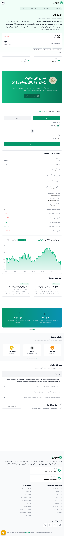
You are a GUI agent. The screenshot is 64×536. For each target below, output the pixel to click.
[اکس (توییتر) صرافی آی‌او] (45, 525)
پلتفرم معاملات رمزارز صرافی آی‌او (49, 9)
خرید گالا (32, 144)
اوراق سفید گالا (37, 49)
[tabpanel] (32, 133)
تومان (53, 126)
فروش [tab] (17, 118)
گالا (53, 138)
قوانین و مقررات (26, 497)
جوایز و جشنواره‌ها (25, 509)
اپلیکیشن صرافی (26, 488)
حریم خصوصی (26, 500)
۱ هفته (6, 240)
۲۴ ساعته (21, 240)
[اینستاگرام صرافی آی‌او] (55, 525)
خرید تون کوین (58, 509)
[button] (12, 407)
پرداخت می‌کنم (56, 122)
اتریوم (32, 351)
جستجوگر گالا (46, 49)
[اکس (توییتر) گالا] (61, 52)
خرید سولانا (58, 503)
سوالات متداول (26, 503)
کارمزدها (28, 515)
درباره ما (28, 491)
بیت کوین (52, 351)
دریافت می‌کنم (56, 135)
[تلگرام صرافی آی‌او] (60, 525)
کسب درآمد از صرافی (25, 512)
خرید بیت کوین (57, 488)
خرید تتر (59, 494)
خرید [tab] (46, 118)
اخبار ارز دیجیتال (55, 283)
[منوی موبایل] (2, 2)
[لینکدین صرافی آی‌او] (50, 525)
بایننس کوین (12, 351)
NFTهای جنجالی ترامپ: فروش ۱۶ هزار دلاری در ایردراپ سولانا (49, 287)
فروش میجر (58, 512)
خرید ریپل (59, 497)
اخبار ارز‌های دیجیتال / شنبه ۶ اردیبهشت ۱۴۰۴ (19, 287)
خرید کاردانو (58, 500)
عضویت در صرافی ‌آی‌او (31, 96)
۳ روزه (13, 240)
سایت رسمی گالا (56, 49)
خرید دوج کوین (57, 506)
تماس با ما (28, 494)
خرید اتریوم (59, 491)
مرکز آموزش (27, 506)
